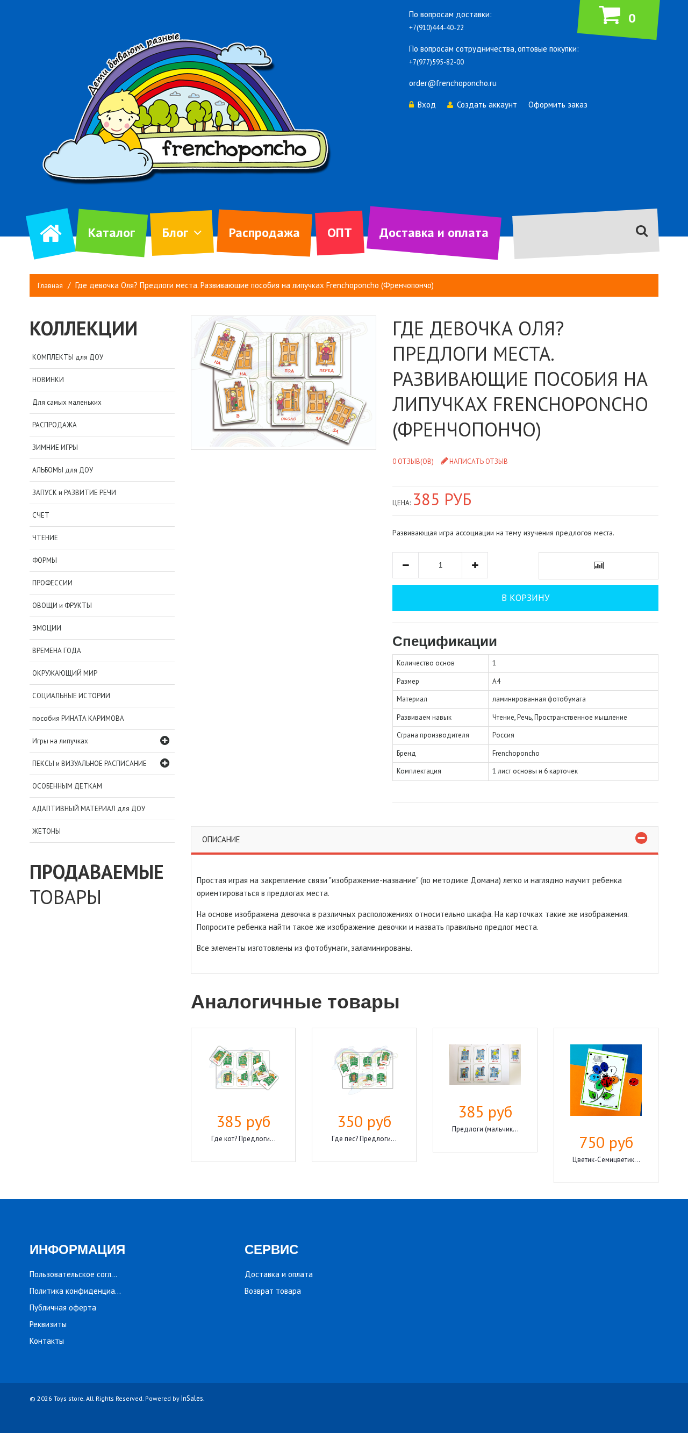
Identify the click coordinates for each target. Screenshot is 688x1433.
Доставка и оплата (434, 232)
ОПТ (339, 232)
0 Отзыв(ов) (413, 461)
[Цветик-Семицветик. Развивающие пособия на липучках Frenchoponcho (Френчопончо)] (606, 1081)
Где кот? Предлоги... (243, 1138)
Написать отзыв (478, 461)
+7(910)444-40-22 (436, 27)
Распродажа (264, 232)
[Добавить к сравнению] (598, 565)
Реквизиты (48, 1324)
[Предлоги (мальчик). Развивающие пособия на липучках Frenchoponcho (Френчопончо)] (485, 1066)
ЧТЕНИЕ (45, 537)
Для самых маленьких (67, 402)
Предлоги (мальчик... (485, 1129)
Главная (50, 285)
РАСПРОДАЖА (54, 424)
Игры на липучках (60, 741)
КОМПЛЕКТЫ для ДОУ (67, 357)
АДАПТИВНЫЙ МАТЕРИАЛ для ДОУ (88, 808)
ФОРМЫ (44, 560)
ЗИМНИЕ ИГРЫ (55, 447)
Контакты (47, 1341)
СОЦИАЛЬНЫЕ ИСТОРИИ (71, 695)
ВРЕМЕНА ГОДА (56, 650)
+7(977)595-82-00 (436, 62)
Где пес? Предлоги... (364, 1138)
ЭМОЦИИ (46, 628)
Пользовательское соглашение (84, 1274)
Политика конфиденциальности (87, 1291)
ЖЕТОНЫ (46, 831)
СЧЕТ (40, 515)
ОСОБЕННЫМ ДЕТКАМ (67, 786)
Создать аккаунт (487, 104)
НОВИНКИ (48, 379)
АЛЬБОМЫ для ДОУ (62, 470)
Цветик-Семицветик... (606, 1159)
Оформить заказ (557, 104)
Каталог (111, 232)
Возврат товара (273, 1291)
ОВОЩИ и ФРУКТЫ (62, 605)
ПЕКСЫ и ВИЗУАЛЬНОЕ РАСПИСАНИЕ (89, 763)
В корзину (525, 598)
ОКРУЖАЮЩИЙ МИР (64, 673)
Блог (175, 232)
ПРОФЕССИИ (52, 582)
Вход (427, 104)
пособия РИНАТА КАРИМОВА (78, 718)
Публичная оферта (63, 1307)
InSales (192, 1398)
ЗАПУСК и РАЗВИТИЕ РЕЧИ (74, 492)
